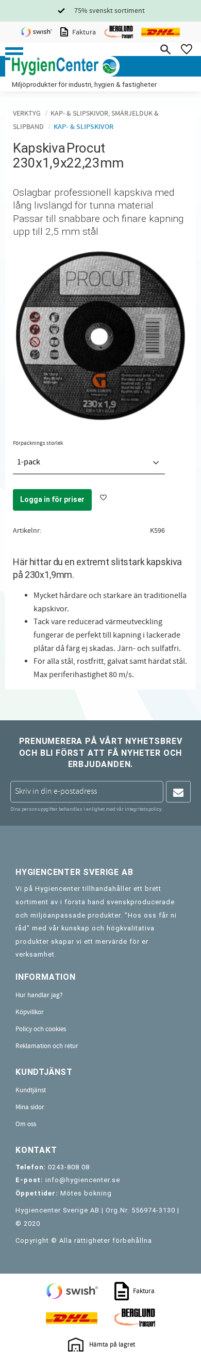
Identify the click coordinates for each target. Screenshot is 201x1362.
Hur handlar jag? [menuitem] (39, 995)
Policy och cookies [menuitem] (40, 1029)
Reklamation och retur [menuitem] (46, 1046)
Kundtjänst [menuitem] (30, 1090)
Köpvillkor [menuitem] (29, 1012)
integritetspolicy (143, 809)
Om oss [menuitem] (25, 1124)
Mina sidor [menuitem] (29, 1107)
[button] (14, 54)
